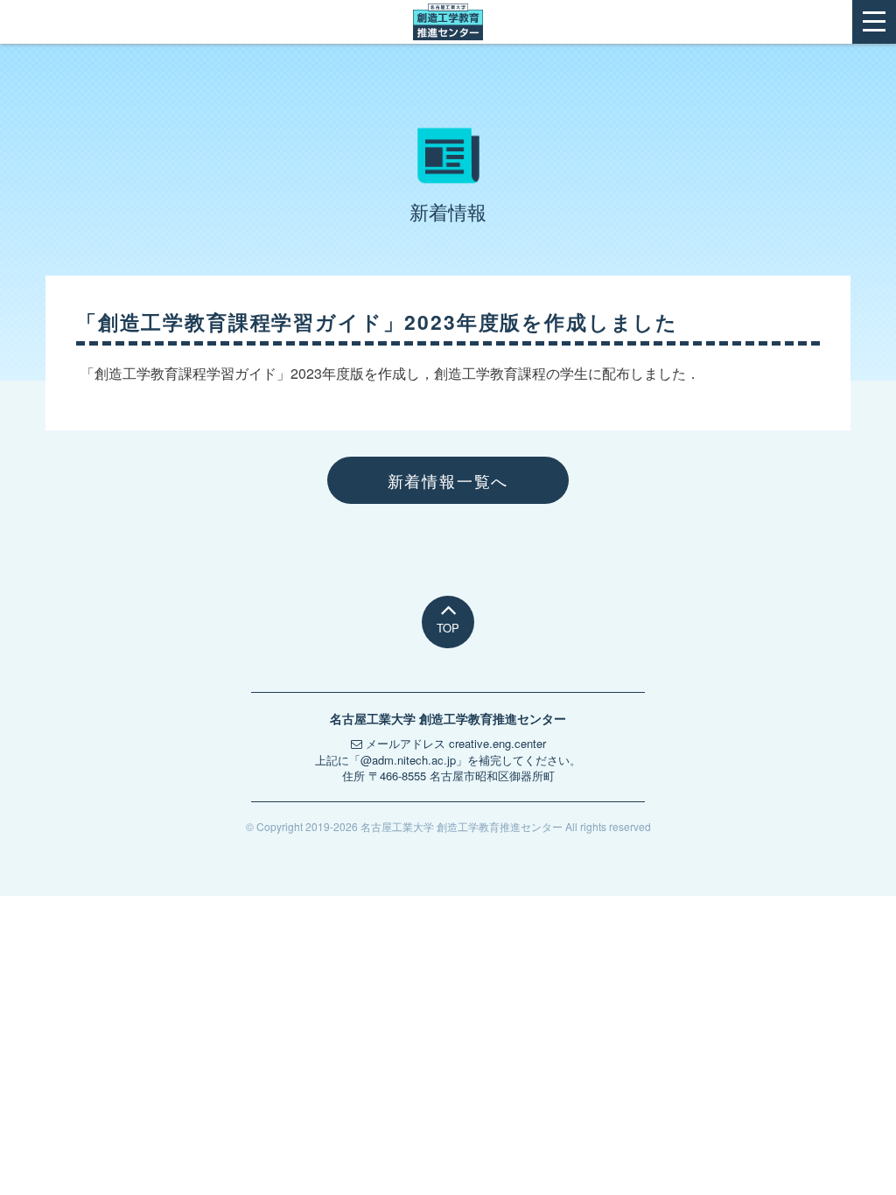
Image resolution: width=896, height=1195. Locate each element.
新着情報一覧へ (448, 480)
